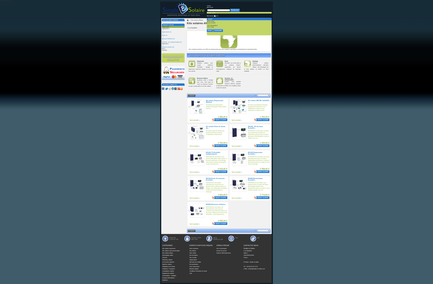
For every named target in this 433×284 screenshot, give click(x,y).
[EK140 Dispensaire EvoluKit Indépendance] (239, 159)
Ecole (164, 35)
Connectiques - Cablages (169, 275)
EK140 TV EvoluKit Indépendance (213, 153)
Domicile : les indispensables (172, 42)
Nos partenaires (193, 264)
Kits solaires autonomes (168, 248)
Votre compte (211, 14)
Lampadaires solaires (168, 271)
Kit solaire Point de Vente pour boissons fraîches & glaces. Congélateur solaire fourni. (215, 132)
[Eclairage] (247, 63)
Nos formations (193, 255)
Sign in (216, 16)
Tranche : (165, 50)
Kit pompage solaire (167, 255)
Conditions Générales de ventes (198, 271)
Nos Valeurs (192, 250)
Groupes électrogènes (168, 277)
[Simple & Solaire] (183, 9)
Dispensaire (166, 32)
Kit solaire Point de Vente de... (215, 127)
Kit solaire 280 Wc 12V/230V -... (258, 101)
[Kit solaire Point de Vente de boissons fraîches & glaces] (197, 133)
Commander (218, 30)
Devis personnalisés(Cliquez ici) (173, 58)
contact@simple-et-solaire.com (256, 268)
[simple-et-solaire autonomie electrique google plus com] (178, 89)
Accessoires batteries (168, 262)
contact (209, 5)
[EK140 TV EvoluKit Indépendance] (197, 159)
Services (164, 257)
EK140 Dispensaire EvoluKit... (255, 153)
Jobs (190, 273)
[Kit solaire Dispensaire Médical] (197, 107)
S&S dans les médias (195, 262)
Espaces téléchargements (223, 253)
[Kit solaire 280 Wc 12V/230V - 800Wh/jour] (239, 107)
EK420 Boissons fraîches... (216, 204)
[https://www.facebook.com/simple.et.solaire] (163, 89)
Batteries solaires (167, 264)
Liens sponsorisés (194, 266)
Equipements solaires (168, 273)
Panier (210, 19)
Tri (255, 95)
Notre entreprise (193, 248)
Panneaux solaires (167, 259)
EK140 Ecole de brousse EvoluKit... (215, 179)
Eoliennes (165, 280)
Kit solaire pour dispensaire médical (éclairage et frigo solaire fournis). (216, 106)
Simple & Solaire (168, 47)
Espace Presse (222, 245)
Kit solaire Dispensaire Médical (214, 101)
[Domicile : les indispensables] (219, 80)
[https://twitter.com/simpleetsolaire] (166, 89)
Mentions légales (194, 268)
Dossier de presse (221, 250)
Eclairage (255, 61)
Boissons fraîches (168, 39)
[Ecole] (219, 63)
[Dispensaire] (192, 63)
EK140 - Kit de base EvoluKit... (255, 127)
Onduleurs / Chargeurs (168, 268)
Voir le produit (194, 120)
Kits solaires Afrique (167, 253)
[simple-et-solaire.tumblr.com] (175, 89)
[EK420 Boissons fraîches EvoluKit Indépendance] (197, 211)
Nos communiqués (221, 248)
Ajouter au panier (220, 119)
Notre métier (192, 253)
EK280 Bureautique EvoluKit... (255, 179)
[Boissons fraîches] (192, 80)
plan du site (210, 7)
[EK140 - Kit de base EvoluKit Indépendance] (239, 133)
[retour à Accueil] (188, 20)
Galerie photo (193, 259)
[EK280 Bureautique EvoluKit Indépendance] (239, 185)
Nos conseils (193, 257)
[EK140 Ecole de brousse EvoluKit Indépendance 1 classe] (197, 185)
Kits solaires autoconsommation (171, 250)
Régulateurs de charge (168, 266)
